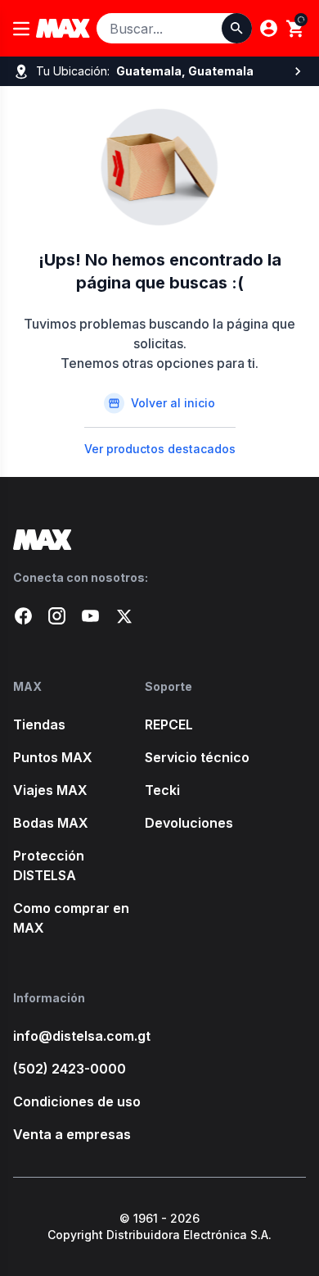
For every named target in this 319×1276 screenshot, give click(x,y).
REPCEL (169, 724)
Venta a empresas (72, 1134)
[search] (295, 28)
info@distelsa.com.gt (79, 1036)
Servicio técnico (197, 757)
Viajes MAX (50, 790)
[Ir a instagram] (57, 616)
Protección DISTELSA (48, 865)
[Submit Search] (237, 28)
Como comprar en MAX (71, 918)
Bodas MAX (50, 823)
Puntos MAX (52, 757)
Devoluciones (189, 823)
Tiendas (39, 724)
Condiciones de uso (77, 1101)
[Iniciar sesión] (268, 28)
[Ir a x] (124, 616)
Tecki (162, 790)
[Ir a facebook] (23, 616)
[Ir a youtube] (90, 616)
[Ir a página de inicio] (159, 539)
